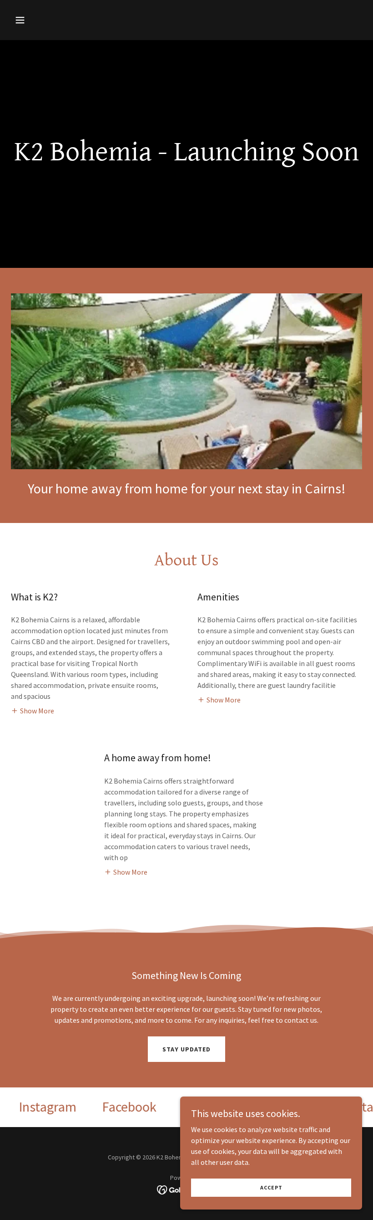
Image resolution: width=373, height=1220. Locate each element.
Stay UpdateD (186, 1049)
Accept (271, 1187)
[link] (35, 1107)
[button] (37, 20)
